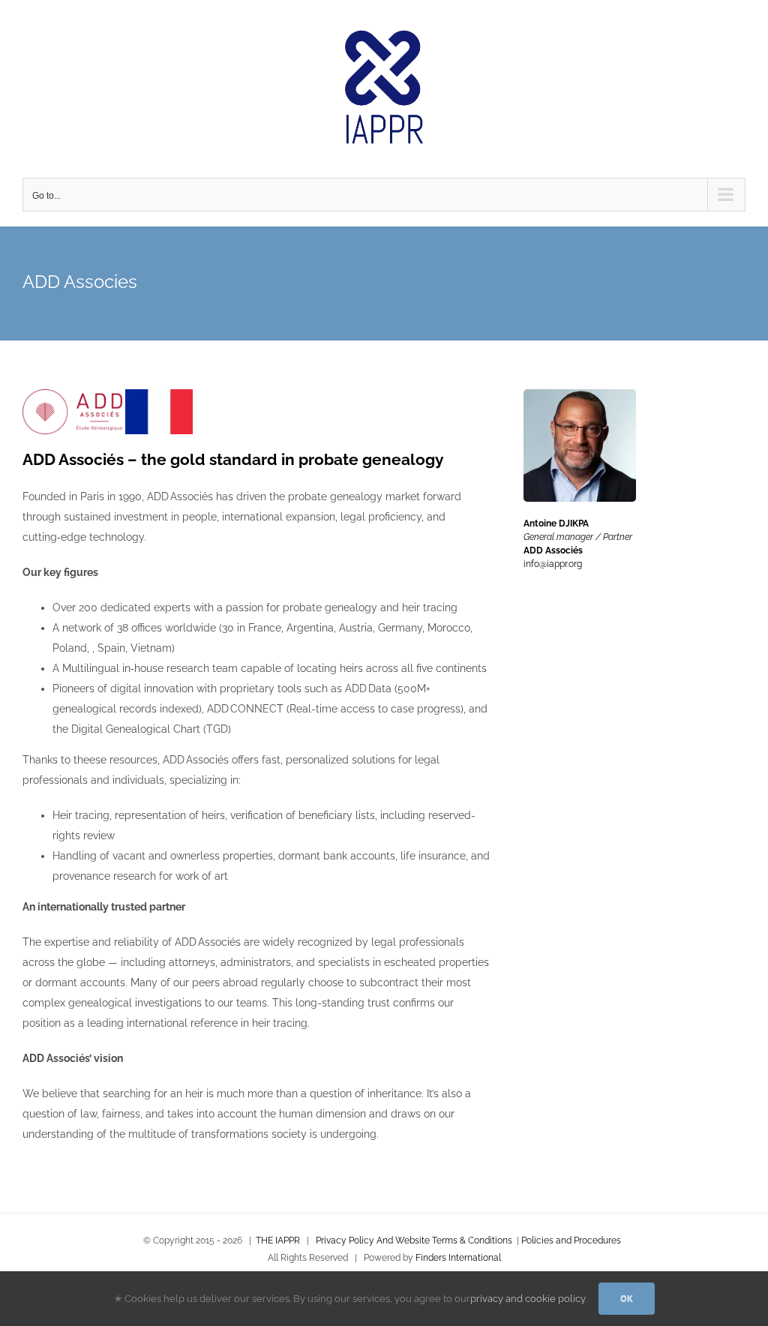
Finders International (458, 1257)
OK (626, 1298)
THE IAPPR (278, 1240)
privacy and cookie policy (528, 1298)
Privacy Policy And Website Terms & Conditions (414, 1240)
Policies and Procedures (571, 1240)
